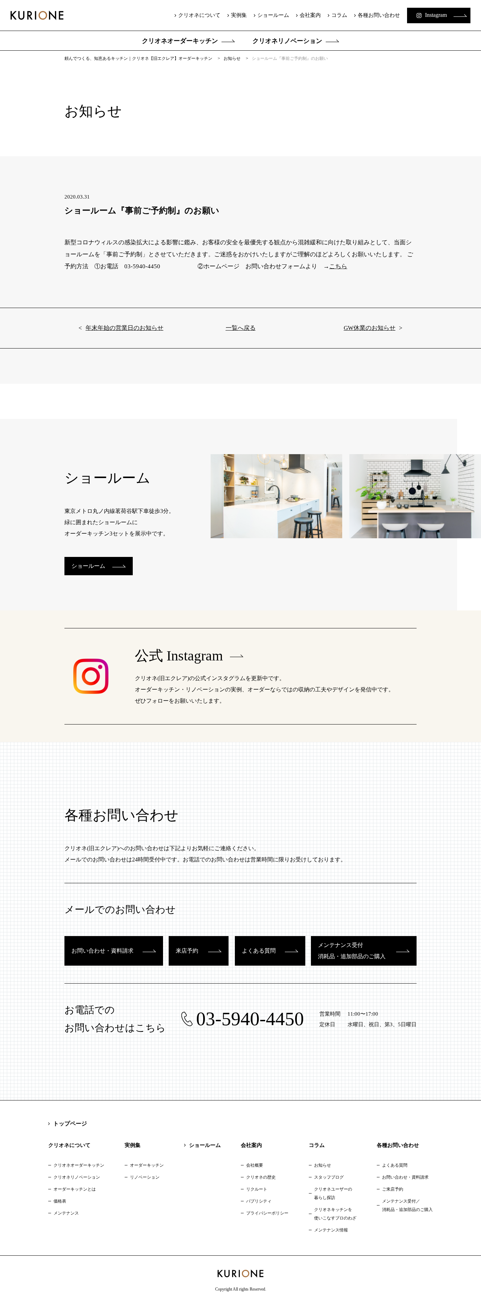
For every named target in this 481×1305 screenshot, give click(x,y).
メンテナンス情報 (331, 1230)
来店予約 (187, 951)
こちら (338, 266)
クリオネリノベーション (287, 40)
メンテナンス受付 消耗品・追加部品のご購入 (352, 950)
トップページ (70, 1124)
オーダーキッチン (147, 1165)
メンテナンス (66, 1213)
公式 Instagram (179, 656)
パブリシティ (258, 1201)
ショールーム (273, 15)
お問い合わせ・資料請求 (102, 951)
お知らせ (322, 1165)
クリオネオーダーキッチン (180, 40)
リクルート (256, 1189)
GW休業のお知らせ (369, 328)
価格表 (60, 1201)
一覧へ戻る (241, 328)
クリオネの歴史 (261, 1177)
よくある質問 (259, 951)
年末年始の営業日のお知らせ (124, 328)
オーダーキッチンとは (75, 1189)
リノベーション (145, 1177)
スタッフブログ (329, 1177)
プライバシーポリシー (267, 1213)
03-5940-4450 (250, 1018)
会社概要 (254, 1165)
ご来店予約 (392, 1189)
